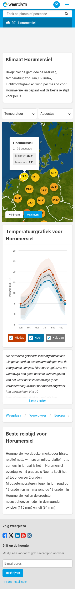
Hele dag (58, 337)
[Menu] (67, 4)
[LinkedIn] (17, 536)
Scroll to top (68, 582)
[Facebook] (4, 536)
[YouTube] (23, 536)
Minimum (14, 214)
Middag (19, 337)
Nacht (38, 337)
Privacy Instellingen (15, 581)
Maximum (33, 214)
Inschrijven (12, 573)
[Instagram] (29, 536)
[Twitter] (11, 536)
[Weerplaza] (15, 5)
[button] (22, 202)
